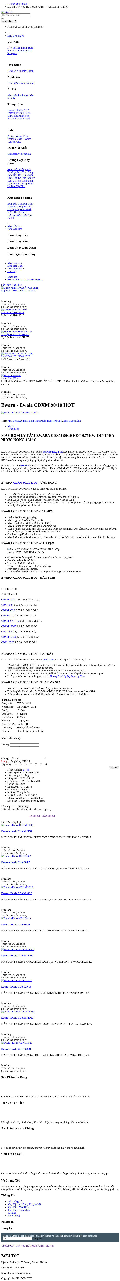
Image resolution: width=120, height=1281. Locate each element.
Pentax (11, 136)
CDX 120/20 (7, 642)
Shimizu (23, 71)
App (20, 153)
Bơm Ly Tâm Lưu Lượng (20, 182)
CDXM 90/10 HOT (25, 482)
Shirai (10, 115)
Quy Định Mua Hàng (19, 1207)
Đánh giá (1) (14, 429)
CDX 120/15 (7, 631)
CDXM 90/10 (8, 610)
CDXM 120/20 (8, 637)
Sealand (19, 136)
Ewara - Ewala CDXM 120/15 (17, 955)
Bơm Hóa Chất (54, 420)
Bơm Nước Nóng (72, 420)
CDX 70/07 (7, 605)
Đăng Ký (37, 1238)
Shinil (30, 71)
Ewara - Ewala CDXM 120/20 (17, 1017)
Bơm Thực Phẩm (37, 420)
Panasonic (20, 83)
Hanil (10, 71)
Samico (18, 118)
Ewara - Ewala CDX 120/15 (16, 986)
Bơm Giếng (17, 206)
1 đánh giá (34, 815)
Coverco (27, 139)
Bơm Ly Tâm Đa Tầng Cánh (21, 179)
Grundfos (12, 153)
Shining (11, 50)
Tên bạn (5, 745)
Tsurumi (30, 83)
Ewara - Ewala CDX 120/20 (16, 1049)
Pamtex (26, 118)
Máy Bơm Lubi (15, 95)
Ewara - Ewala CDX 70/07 (15, 862)
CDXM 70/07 (8, 599)
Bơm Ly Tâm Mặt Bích (20, 185)
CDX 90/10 (7, 615)
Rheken (18, 115)
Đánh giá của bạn (10, 758)
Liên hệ (12, 1212)
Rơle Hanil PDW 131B (12, 312)
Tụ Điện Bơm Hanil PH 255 (15, 334)
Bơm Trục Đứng (25, 172)
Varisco (11, 141)
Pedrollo (12, 139)
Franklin (26, 153)
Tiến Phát (20, 47)
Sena (29, 50)
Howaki (11, 47)
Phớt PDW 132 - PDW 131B (15, 356)
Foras (18, 141)
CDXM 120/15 (8, 626)
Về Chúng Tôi (15, 1201)
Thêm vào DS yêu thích (13, 809)
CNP (26, 110)
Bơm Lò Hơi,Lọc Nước (17, 213)
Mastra (25, 115)
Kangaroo (12, 53)
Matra (19, 139)
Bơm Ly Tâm (19, 178)
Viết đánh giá (48, 815)
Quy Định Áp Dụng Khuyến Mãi (24, 1204)
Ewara (19, 113)
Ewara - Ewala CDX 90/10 (15, 924)
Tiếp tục (114, 767)
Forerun (11, 113)
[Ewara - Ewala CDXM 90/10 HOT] (20, 412)
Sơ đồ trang (14, 1215)
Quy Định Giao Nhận (19, 1210)
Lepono (11, 110)
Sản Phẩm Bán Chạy (11, 285)
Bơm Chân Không (17, 169)
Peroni (11, 118)
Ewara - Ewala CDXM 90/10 (16, 893)
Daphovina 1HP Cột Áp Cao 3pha (18, 290)
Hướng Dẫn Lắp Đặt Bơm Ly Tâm (67, 676)
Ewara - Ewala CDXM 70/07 (16, 831)
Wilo (16, 71)
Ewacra (26, 113)
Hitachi (11, 83)
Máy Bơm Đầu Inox (18, 420)
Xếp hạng (6, 764)
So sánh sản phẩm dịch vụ (38, 809)
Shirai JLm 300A (9, 378)
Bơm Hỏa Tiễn (15, 175)
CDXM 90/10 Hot (10, 621)
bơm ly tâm (48, 659)
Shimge (19, 110)
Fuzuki (29, 47)
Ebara (26, 136)
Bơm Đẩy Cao (15, 203)
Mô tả (10, 426)
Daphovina (21, 50)
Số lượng (5, 806)
